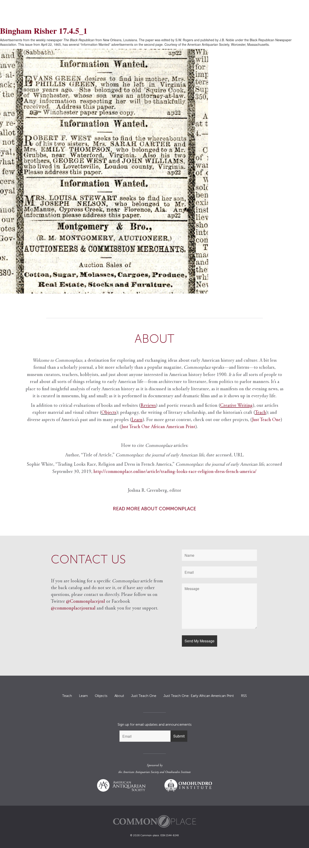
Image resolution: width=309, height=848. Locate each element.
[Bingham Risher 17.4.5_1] (154, 171)
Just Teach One (266, 420)
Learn (83, 696)
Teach (67, 696)
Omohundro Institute (178, 772)
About (119, 696)
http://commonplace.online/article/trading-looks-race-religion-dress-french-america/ (175, 472)
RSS (244, 696)
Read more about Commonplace (154, 508)
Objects (108, 412)
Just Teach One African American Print (158, 427)
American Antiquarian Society (141, 772)
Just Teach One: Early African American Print (198, 696)
